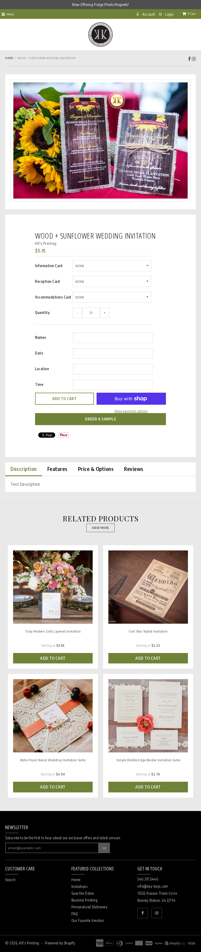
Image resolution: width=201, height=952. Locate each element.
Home (9, 58)
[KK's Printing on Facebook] (189, 58)
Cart (192, 14)
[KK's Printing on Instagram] (194, 58)
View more (100, 528)
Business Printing (84, 900)
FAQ (74, 913)
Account (148, 14)
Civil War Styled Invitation (148, 631)
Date (39, 353)
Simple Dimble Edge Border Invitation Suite (148, 760)
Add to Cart (53, 658)
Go (104, 848)
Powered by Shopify (60, 943)
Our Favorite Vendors (87, 920)
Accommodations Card (53, 297)
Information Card (48, 265)
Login (169, 14)
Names (40, 337)
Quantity (42, 312)
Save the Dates (82, 893)
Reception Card (47, 281)
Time (39, 384)
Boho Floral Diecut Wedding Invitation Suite (53, 760)
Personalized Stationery (89, 907)
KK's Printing (46, 243)
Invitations (79, 886)
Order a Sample (100, 419)
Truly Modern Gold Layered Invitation (53, 631)
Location (42, 369)
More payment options (131, 411)
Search (10, 879)
